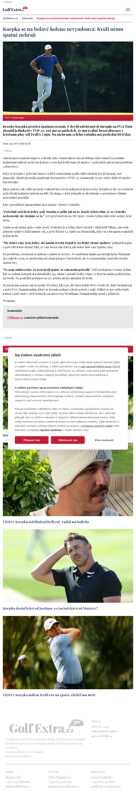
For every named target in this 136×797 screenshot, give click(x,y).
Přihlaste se (15, 317)
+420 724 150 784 (59, 782)
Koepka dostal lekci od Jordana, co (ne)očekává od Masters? (50, 608)
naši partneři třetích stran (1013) (100, 366)
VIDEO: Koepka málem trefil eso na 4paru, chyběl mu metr (49, 694)
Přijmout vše (32, 440)
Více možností (104, 440)
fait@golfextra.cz (18, 786)
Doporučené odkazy (19, 756)
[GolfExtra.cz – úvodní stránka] (15, 9)
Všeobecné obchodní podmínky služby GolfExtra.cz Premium (45, 739)
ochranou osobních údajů (97, 425)
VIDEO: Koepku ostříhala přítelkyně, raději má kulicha (46, 521)
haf (10, 144)
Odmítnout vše (67, 440)
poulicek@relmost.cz (106, 786)
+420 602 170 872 (103, 782)
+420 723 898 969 (18, 782)
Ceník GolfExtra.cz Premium (24, 752)
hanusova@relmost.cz (63, 786)
